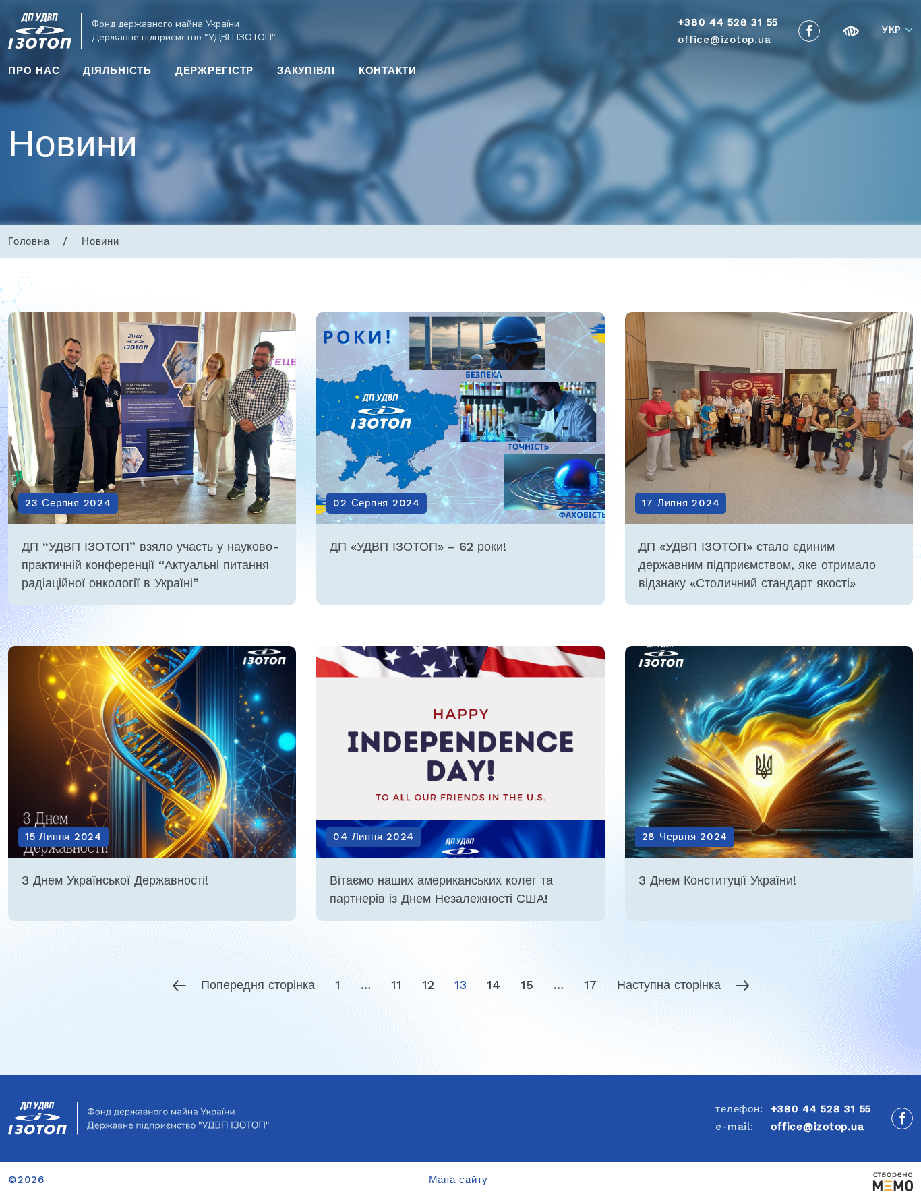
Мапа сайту (459, 1180)
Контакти (388, 71)
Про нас (33, 71)
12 (428, 985)
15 (527, 985)
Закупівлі (306, 71)
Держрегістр (214, 71)
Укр (891, 30)
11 (396, 985)
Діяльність (117, 71)
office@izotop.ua (724, 40)
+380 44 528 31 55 (821, 1109)
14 (493, 985)
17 (590, 985)
